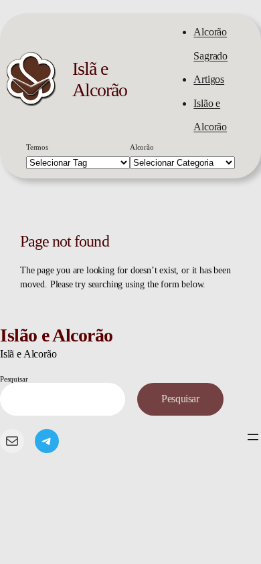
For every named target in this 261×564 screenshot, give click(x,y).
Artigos (208, 79)
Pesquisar (13, 379)
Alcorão (142, 147)
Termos (37, 147)
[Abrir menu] (253, 437)
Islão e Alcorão (56, 335)
